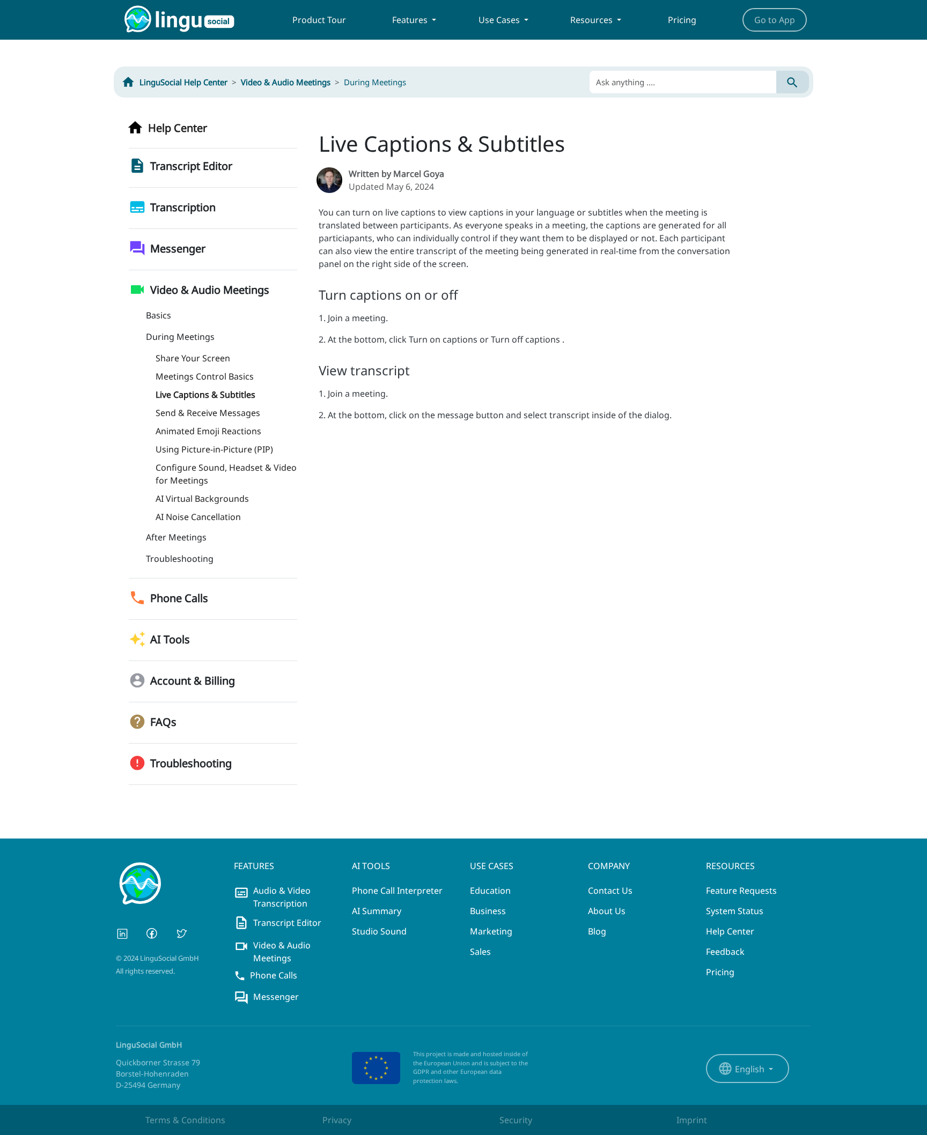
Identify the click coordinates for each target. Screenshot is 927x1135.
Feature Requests (741, 890)
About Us (607, 911)
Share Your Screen (193, 358)
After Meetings (176, 537)
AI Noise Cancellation (198, 517)
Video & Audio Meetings (285, 82)
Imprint (691, 1120)
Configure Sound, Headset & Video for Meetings (226, 474)
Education (490, 890)
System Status (734, 911)
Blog (597, 931)
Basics (158, 315)
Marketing (491, 931)
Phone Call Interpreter (397, 890)
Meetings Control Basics (205, 376)
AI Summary (376, 911)
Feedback (725, 952)
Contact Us (610, 890)
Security (515, 1120)
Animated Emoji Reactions (208, 431)
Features (411, 20)
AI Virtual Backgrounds (202, 499)
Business (488, 911)
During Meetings (180, 337)
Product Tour (319, 20)
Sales (480, 952)
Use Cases (500, 20)
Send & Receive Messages (208, 413)
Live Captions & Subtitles (205, 394)
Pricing (682, 20)
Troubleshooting (180, 559)
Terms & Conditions (185, 1120)
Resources (592, 20)
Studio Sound (379, 931)
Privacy (336, 1120)
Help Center (730, 931)
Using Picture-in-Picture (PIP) (214, 449)
